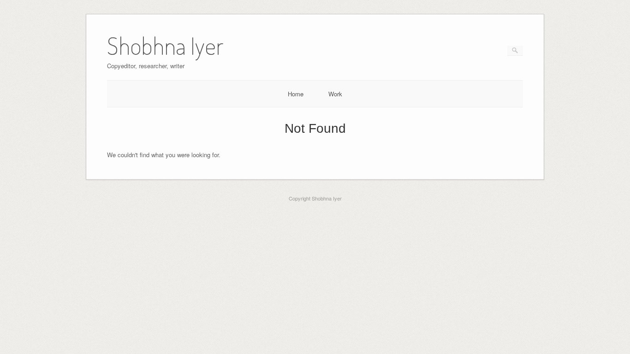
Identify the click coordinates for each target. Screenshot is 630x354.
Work (335, 93)
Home (295, 93)
